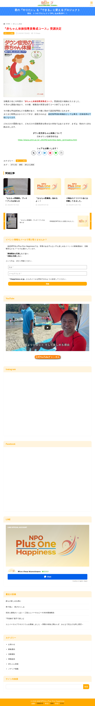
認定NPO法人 (42, 701)
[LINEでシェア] (56, 153)
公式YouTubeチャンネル (47, 356)
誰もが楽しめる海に (13, 601)
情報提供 (11, 659)
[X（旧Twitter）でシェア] (33, 153)
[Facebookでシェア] (39, 153)
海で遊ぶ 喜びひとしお (15, 607)
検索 (86, 686)
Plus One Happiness (56, 701)
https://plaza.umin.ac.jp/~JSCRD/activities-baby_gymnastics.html (47, 139)
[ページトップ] (90, 701)
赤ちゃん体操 (17, 24)
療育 (20, 164)
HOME (8, 24)
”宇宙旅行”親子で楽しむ (15, 618)
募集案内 (11, 649)
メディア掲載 (13, 669)
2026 (34, 701)
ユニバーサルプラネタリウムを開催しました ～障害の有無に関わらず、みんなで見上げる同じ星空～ (45, 624)
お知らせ (11, 644)
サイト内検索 (12, 678)
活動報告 (11, 654)
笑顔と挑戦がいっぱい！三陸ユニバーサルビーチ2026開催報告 (30, 612)
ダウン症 (14, 164)
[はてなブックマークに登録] (44, 153)
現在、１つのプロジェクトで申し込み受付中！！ (47, 11)
